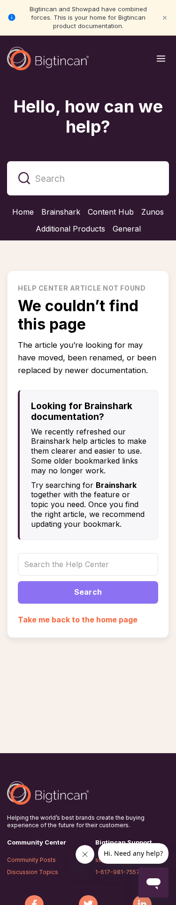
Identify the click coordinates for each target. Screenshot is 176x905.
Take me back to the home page (78, 619)
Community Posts (31, 859)
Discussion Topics (32, 871)
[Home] (48, 58)
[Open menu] (161, 59)
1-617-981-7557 (117, 871)
